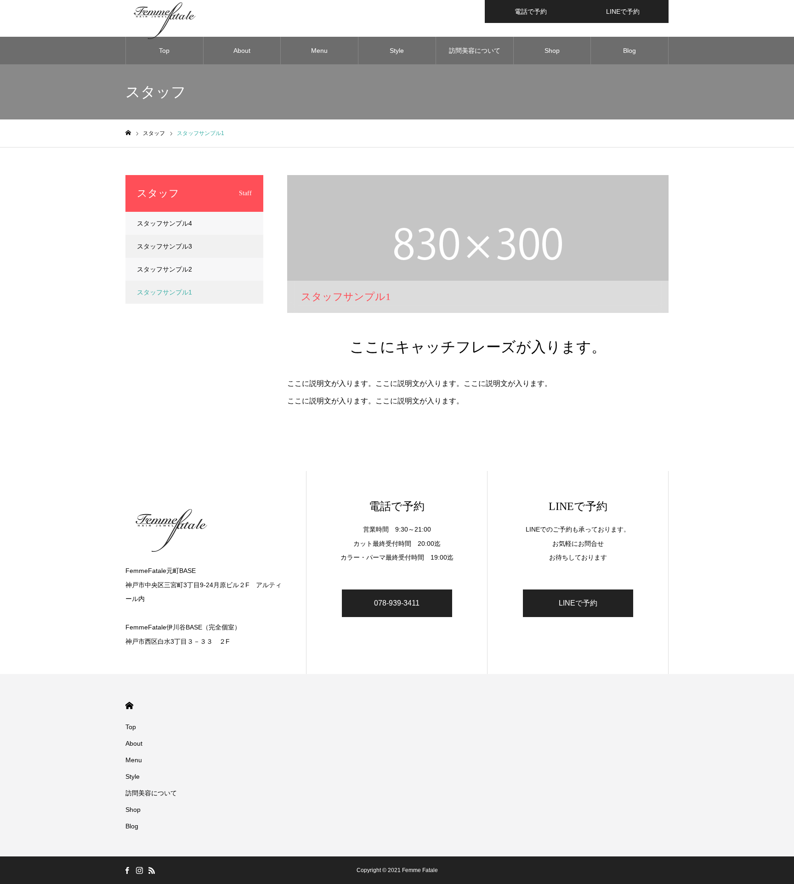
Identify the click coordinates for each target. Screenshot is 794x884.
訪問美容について (474, 50)
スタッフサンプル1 (164, 292)
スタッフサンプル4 (164, 223)
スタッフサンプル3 (164, 246)
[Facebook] (126, 870)
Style (397, 50)
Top (164, 50)
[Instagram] (139, 870)
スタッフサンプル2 (164, 269)
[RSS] (151, 870)
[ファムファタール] (206, 528)
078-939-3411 (397, 603)
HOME (129, 705)
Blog (629, 50)
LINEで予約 (623, 11)
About (241, 50)
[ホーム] (128, 133)
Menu (319, 50)
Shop (552, 50)
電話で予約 (531, 11)
